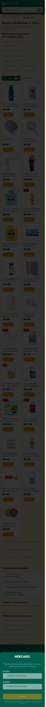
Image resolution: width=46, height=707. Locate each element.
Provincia (6, 671)
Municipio (6, 682)
